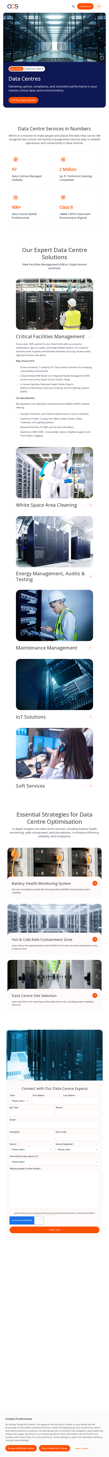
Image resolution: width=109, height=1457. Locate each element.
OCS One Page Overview (23, 100)
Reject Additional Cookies (55, 1448)
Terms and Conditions (32, 1213)
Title (12, 1095)
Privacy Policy (24, 1437)
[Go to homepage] (12, 6)
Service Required (64, 1144)
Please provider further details (25, 1168)
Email (13, 1119)
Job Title (14, 1107)
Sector (13, 1144)
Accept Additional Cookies (21, 1448)
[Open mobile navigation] (99, 6)
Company (15, 1132)
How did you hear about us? (24, 1156)
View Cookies (81, 1448)
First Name (39, 1095)
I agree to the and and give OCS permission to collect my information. (54, 1213)
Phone (59, 1107)
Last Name (69, 1095)
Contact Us (85, 6)
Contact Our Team (26, 69)
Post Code (61, 1132)
